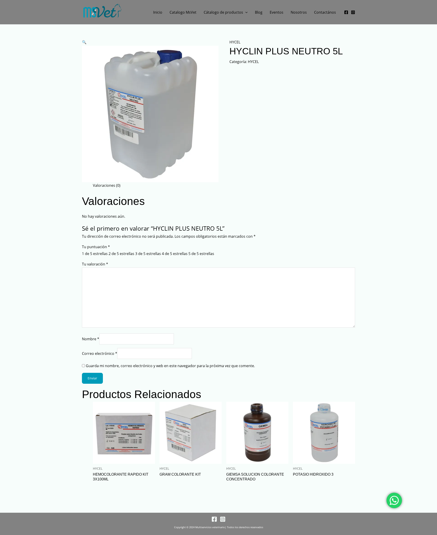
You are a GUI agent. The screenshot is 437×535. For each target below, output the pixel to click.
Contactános (325, 12)
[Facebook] (346, 12)
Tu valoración (95, 264)
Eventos (276, 12)
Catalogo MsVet (183, 12)
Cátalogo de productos (223, 12)
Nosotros (299, 12)
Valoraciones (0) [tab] (106, 185)
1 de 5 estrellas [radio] (95, 253)
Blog (258, 12)
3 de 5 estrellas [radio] (148, 253)
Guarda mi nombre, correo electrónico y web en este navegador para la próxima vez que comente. (170, 365)
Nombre (90, 338)
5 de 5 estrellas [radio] (201, 253)
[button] (245, 12)
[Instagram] (353, 12)
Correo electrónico (99, 353)
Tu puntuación (96, 246)
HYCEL (234, 42)
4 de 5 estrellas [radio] (175, 253)
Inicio (157, 12)
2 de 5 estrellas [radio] (121, 253)
